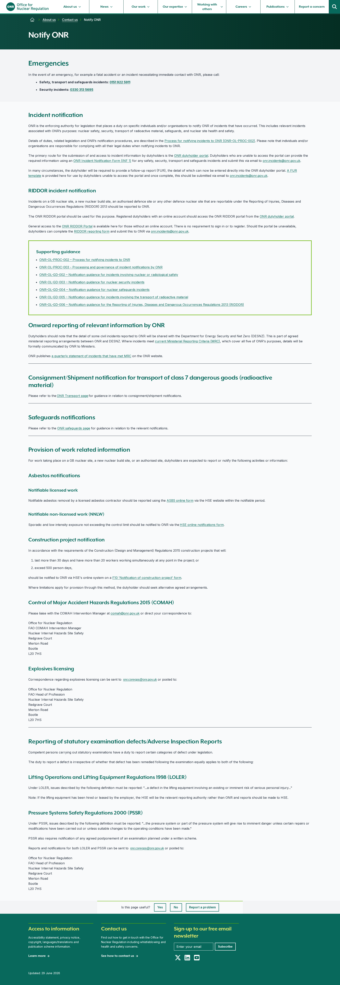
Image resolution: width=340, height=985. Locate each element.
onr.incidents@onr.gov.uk (281, 161)
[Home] (32, 20)
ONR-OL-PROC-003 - (55, 267)
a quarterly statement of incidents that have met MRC (91, 356)
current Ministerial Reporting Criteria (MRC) (187, 341)
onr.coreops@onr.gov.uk (140, 679)
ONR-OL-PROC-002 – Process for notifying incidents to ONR (84, 260)
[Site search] (334, 6)
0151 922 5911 (120, 82)
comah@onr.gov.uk (125, 613)
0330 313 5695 (81, 90)
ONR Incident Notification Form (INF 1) (102, 161)
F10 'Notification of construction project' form (146, 578)
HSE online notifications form (202, 525)
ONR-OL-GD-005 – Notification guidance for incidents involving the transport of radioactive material (113, 297)
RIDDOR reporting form (91, 231)
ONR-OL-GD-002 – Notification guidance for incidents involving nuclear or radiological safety (108, 275)
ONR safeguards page (73, 428)
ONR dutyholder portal (191, 156)
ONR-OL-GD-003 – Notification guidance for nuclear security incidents (91, 282)
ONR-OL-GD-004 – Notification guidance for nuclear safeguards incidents (94, 290)
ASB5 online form (180, 500)
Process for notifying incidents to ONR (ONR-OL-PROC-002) (209, 141)
